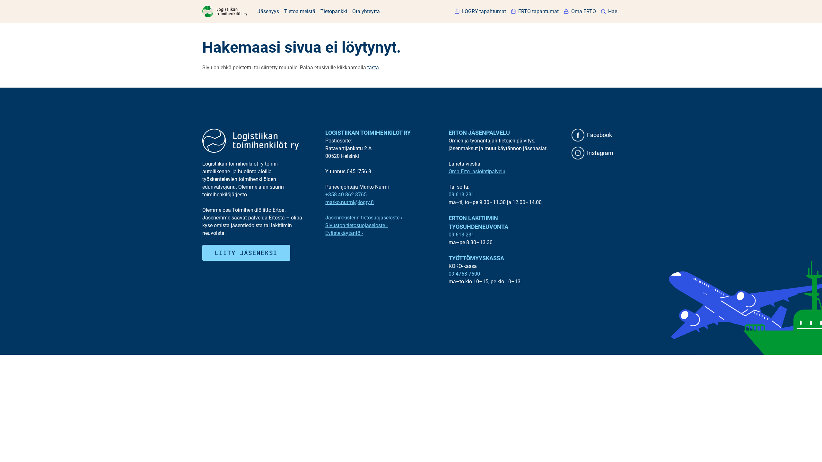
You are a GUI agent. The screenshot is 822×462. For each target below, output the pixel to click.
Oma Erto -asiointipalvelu (477, 171)
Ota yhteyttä (366, 11)
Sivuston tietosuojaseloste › (356, 225)
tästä (373, 67)
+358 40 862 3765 (346, 195)
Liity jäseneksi (246, 253)
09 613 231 (461, 195)
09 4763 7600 (464, 274)
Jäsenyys (268, 11)
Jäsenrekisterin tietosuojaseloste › (363, 218)
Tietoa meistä (299, 11)
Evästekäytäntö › (344, 233)
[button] (609, 11)
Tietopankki (333, 11)
